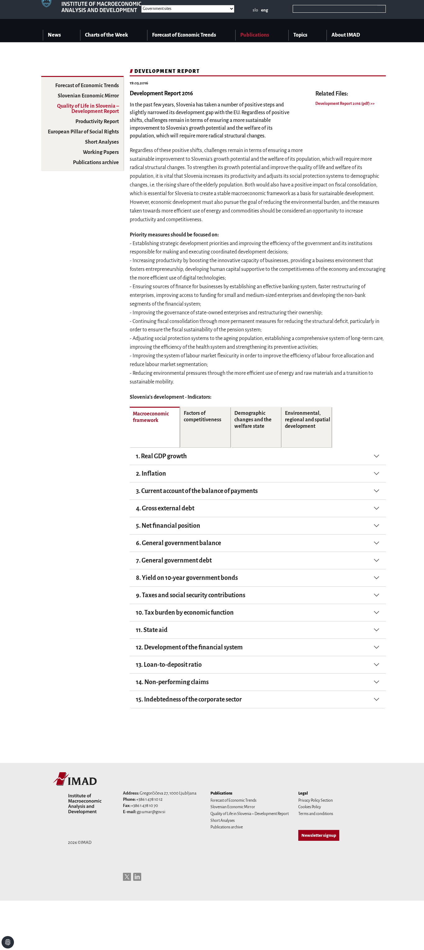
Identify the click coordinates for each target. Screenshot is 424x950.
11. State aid (152, 629)
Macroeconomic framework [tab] (151, 417)
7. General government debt (174, 560)
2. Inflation (151, 473)
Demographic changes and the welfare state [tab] (253, 419)
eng (264, 10)
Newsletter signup (318, 835)
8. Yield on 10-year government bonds (187, 577)
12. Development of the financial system (189, 647)
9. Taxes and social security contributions (190, 595)
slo (255, 10)
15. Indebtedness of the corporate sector (189, 699)
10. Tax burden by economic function (185, 612)
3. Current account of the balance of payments (197, 490)
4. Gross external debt (165, 508)
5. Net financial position (168, 525)
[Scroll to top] (411, 937)
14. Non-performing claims (172, 682)
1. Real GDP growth (161, 456)
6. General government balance (178, 543)
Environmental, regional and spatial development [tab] (307, 419)
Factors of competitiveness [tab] (202, 416)
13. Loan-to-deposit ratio (169, 664)
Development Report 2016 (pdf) (342, 103)
